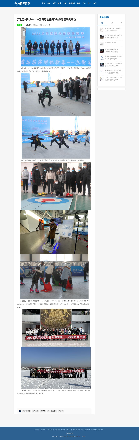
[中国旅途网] (25, 3)
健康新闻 (74, 430)
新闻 (48, 3)
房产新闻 (87, 430)
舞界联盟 (35, 411)
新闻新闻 (37, 430)
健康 (78, 3)
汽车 (84, 3)
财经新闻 (44, 430)
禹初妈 (61, 411)
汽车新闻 (80, 430)
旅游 (94, 3)
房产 (89, 3)
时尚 (65, 3)
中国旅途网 (70, 436)
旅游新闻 (94, 430)
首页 (43, 3)
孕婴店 (43, 411)
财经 (54, 3)
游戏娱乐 (72, 3)
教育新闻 (100, 430)
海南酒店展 (26, 411)
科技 (59, 3)
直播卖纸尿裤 (52, 411)
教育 (43, 10)
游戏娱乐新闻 (65, 430)
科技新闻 (51, 430)
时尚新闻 (57, 430)
